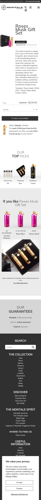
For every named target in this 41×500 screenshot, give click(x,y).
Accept (19, 482)
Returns (20, 450)
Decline (19, 488)
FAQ (20, 448)
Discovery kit (20, 401)
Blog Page (20, 418)
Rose (20, 360)
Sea (20, 381)
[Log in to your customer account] (25, 10)
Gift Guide (20, 403)
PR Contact (20, 423)
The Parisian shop (20, 415)
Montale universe (21, 413)
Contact (20, 453)
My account (20, 455)
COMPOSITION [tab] (32, 45)
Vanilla (20, 386)
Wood (20, 368)
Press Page (20, 420)
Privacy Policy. (11, 476)
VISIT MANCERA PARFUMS (33, 1)
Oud (20, 358)
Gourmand (20, 376)
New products (20, 395)
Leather (20, 373)
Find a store (20, 435)
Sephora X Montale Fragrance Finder (20, 426)
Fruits (20, 370)
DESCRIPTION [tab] (21, 45)
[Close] (39, 1)
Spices (20, 363)
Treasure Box (20, 398)
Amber (20, 378)
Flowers (20, 365)
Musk (20, 383)
